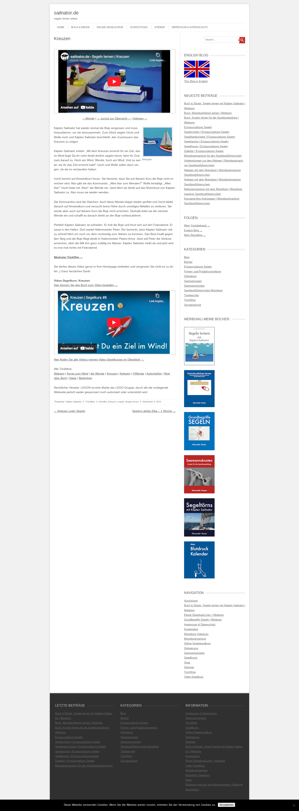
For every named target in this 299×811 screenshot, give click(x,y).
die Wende (97, 373)
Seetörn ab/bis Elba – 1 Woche (154, 411)
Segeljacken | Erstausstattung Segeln (206, 141)
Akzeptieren (226, 804)
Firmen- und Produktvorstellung (202, 271)
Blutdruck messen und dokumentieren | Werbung (214, 784)
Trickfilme (90, 401)
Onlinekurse (191, 648)
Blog (186, 257)
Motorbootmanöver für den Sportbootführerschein (213, 155)
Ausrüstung (138, 27)
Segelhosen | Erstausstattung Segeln (206, 146)
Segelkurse (190, 657)
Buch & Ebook (80, 27)
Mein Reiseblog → (195, 235)
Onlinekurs (190, 276)
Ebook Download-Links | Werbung (204, 614)
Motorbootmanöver (195, 638)
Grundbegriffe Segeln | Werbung (203, 619)
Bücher (188, 261)
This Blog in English (196, 81)
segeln (121, 401)
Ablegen (59, 373)
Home (60, 27)
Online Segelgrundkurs (197, 643)
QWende (138, 373)
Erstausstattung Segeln (198, 127)
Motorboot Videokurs (196, 634)
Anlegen (125, 373)
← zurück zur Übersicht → (114, 118)
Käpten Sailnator (74, 401)
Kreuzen (112, 373)
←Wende (89, 118)
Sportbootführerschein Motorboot (203, 290)
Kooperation (191, 629)
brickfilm (103, 401)
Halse (72, 378)
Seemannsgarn (193, 281)
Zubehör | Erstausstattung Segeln (204, 151)
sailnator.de (66, 12)
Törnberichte (191, 295)
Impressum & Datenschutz (190, 27)
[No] (294, 805)
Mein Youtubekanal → (197, 225)
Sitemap (159, 27)
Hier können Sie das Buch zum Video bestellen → (86, 285)
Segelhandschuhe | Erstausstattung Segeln (209, 136)
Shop (187, 662)
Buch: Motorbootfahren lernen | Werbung (207, 113)
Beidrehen (85, 378)
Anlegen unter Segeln (69, 411)
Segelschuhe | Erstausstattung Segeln (206, 131)
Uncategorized (192, 304)
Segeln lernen (132, 401)
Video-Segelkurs (193, 676)
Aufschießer (154, 373)
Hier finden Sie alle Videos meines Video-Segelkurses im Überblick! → (99, 359)
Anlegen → (140, 118)
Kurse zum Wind (77, 373)
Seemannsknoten (194, 285)
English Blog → (193, 230)
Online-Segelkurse (110, 27)
